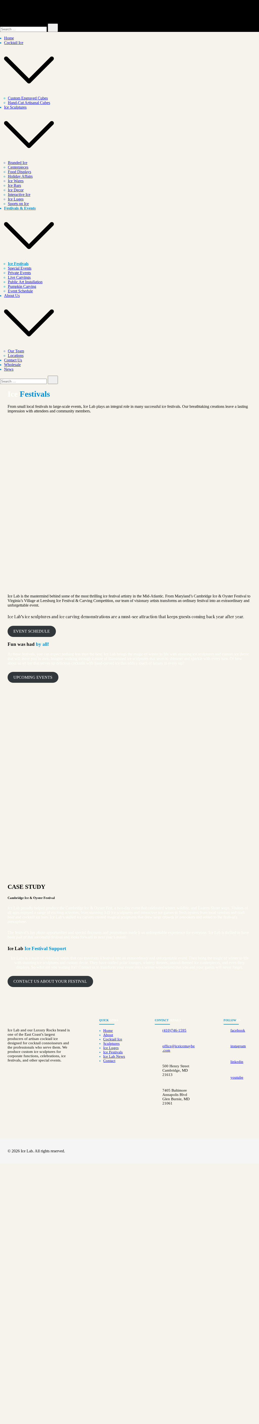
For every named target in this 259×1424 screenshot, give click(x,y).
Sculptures (111, 1043)
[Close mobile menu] (249, 10)
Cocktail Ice (13, 43)
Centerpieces (18, 167)
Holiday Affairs (20, 176)
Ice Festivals (18, 264)
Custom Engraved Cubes (28, 98)
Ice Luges (16, 199)
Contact (109, 1061)
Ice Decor (16, 190)
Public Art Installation (25, 282)
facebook (237, 1030)
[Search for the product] (53, 28)
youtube (236, 1077)
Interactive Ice (19, 194)
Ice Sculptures (15, 107)
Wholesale (12, 365)
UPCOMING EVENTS (32, 677)
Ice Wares (16, 181)
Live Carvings (19, 277)
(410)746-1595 (174, 1030)
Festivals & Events (20, 208)
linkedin (236, 1062)
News (8, 369)
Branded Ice (17, 163)
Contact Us (13, 360)
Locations (16, 355)
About (108, 1035)
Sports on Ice (18, 204)
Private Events (19, 273)
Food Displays (19, 172)
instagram (238, 1046)
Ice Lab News (114, 1056)
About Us (12, 295)
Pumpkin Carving (22, 286)
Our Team (16, 351)
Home (9, 38)
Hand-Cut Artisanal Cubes (29, 103)
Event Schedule (20, 291)
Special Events (19, 268)
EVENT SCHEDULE (31, 631)
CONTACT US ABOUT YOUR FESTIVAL (50, 981)
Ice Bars (14, 185)
